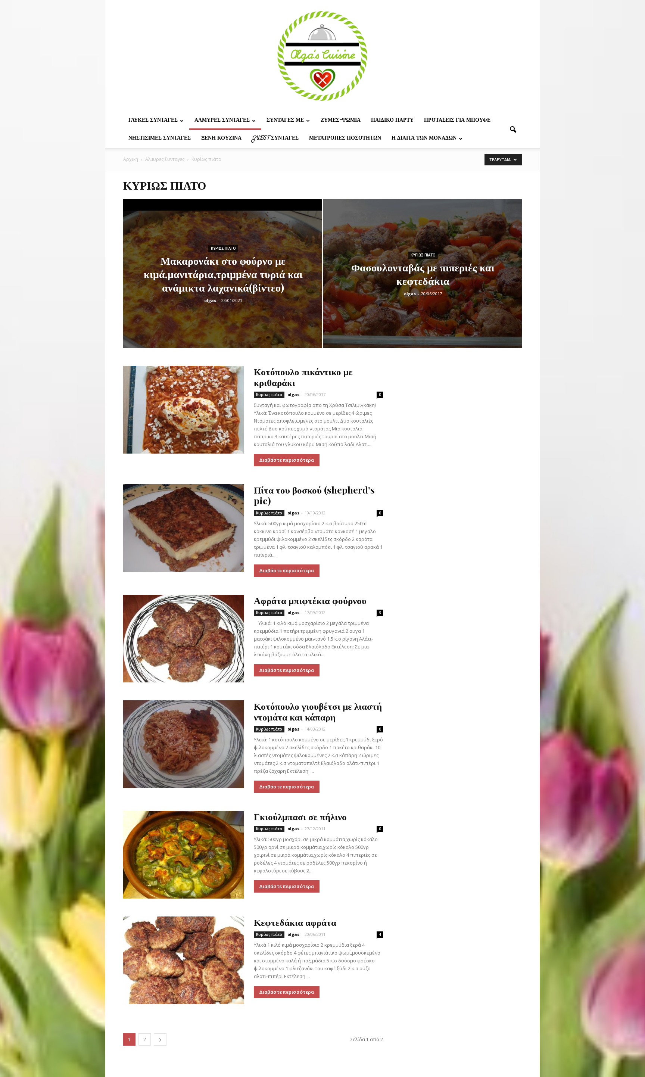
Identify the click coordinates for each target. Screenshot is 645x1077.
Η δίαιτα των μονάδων (424, 139)
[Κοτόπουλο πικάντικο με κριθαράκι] (183, 410)
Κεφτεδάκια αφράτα (295, 922)
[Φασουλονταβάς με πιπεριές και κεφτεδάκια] (422, 285)
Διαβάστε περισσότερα (286, 460)
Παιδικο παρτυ (392, 121)
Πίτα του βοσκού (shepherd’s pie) (314, 495)
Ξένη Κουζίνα (221, 139)
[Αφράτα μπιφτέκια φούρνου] (183, 638)
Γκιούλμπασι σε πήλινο (300, 816)
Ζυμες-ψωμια (341, 121)
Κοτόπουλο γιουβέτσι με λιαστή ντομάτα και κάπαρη (318, 711)
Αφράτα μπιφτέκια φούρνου (310, 600)
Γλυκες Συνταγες (153, 121)
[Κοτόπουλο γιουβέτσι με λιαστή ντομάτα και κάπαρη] (183, 744)
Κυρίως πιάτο (223, 248)
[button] (513, 130)
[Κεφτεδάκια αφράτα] (183, 960)
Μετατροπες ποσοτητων (345, 139)
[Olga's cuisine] (322, 56)
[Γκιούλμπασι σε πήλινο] (183, 855)
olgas (210, 300)
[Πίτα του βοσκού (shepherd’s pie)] (183, 528)
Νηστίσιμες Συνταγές (159, 139)
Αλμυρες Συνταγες (222, 121)
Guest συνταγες (275, 139)
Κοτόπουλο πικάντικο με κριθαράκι (303, 376)
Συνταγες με (285, 121)
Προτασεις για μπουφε (457, 121)
